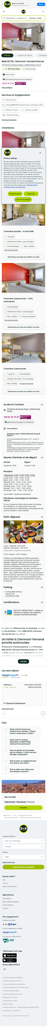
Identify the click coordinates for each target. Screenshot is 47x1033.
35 (42, 47)
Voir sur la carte (30, 69)
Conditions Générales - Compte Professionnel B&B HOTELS (21, 1007)
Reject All (31, 194)
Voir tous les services (9, 120)
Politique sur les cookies (10, 997)
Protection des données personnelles (14, 984)
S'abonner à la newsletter (23, 867)
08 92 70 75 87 (8, 83)
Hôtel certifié (9, 74)
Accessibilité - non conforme (11, 1010)
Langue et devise (9, 836)
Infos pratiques (7, 87)
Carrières (5, 908)
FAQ (4, 880)
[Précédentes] (4, 713)
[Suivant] (43, 713)
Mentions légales (8, 1004)
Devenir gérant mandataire (11, 902)
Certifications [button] (11, 602)
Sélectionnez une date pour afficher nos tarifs (23, 257)
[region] (23, 176)
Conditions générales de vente (12, 981)
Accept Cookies (15, 194)
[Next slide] (43, 212)
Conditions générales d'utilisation (13, 977)
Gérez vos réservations (10, 886)
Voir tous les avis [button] (8, 709)
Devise (5, 852)
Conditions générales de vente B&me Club (15, 987)
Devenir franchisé (8, 905)
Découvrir (23, 808)
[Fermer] (2, 4)
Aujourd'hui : (19, 475)
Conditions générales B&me (11, 991)
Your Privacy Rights (23, 200)
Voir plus (23, 661)
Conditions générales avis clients (13, 994)
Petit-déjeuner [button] (12, 516)
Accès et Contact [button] (14, 404)
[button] (22, 694)
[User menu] (43, 11)
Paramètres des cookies (10, 1001)
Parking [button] (8, 587)
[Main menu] (4, 11)
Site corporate (7, 898)
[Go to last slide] (4, 212)
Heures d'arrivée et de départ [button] (20, 457)
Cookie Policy (21, 187)
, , (21, 65)
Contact (5, 883)
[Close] (40, 152)
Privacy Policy (11, 187)
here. (31, 181)
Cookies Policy (33, 185)
